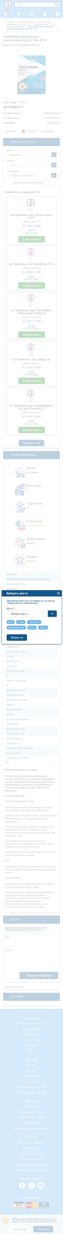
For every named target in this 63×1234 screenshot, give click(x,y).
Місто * (11, 608)
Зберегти (16, 637)
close (58, 593)
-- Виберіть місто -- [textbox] (19, 614)
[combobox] (32, 613)
